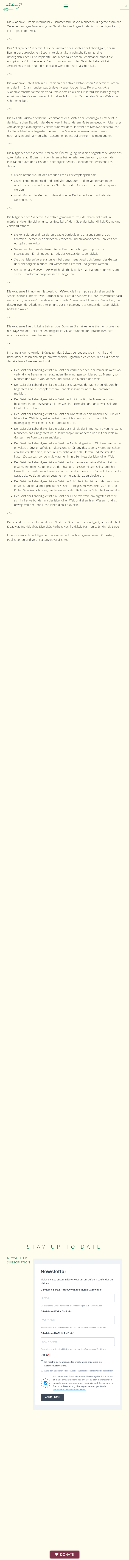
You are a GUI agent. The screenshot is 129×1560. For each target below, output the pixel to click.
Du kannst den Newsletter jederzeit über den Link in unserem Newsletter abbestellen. (77, 1371)
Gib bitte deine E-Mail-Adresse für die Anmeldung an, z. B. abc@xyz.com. (72, 1306)
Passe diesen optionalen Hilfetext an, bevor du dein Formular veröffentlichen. (73, 1327)
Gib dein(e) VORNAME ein (56, 1311)
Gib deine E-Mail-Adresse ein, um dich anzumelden (71, 1289)
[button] (65, 6)
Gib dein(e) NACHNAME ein (57, 1333)
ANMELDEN (52, 1397)
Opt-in (44, 1355)
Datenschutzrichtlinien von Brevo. (69, 1389)
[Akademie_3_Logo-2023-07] (12, 6)
